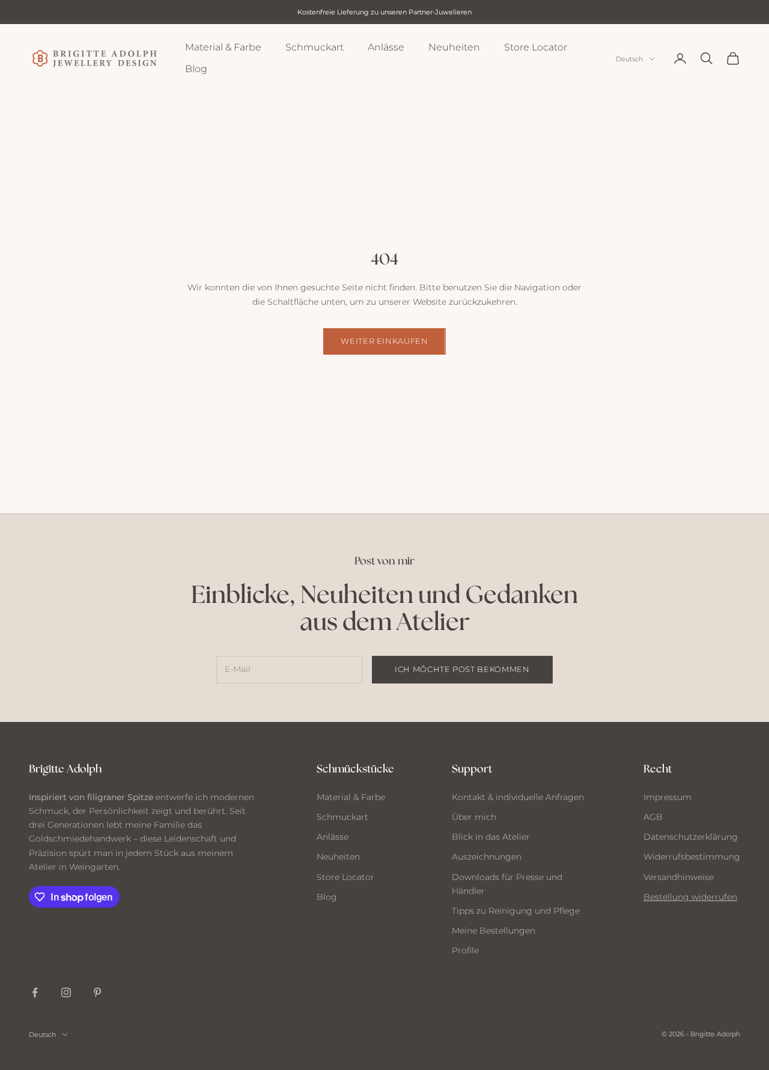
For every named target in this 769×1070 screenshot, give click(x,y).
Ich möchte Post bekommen (462, 669)
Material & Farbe (223, 47)
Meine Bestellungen (493, 930)
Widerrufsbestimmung (691, 856)
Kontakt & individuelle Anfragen (518, 797)
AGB (653, 817)
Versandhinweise (678, 877)
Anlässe (386, 47)
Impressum (667, 797)
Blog (196, 69)
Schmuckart (314, 47)
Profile (465, 950)
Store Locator (535, 47)
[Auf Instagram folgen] (66, 992)
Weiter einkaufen (384, 341)
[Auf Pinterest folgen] (97, 992)
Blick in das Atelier (491, 836)
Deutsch (629, 59)
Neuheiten (454, 47)
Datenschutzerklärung (690, 836)
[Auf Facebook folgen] (35, 992)
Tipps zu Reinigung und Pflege (516, 910)
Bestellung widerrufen (690, 896)
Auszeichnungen (486, 856)
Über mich (474, 817)
